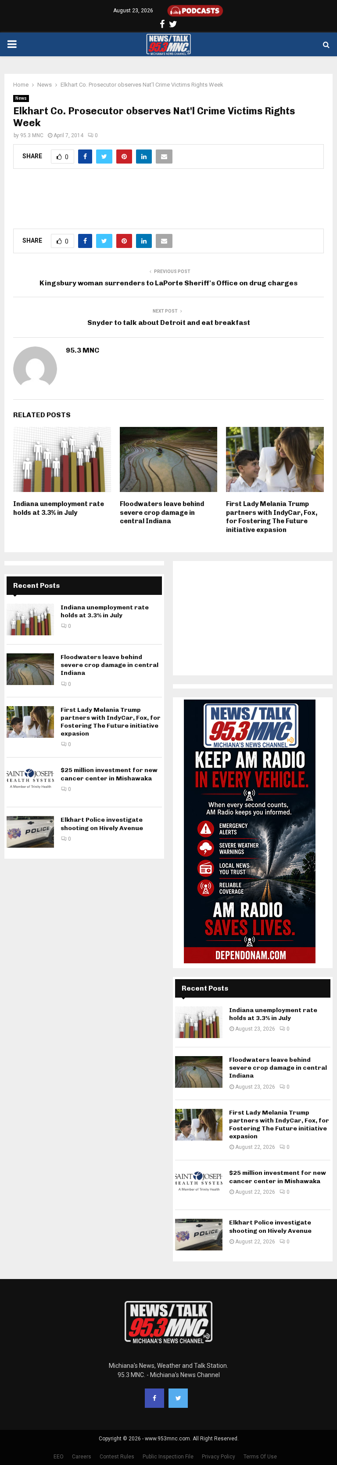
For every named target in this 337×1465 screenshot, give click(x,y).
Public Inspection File (168, 1457)
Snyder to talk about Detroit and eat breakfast (168, 322)
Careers (81, 1457)
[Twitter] (178, 1398)
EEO (59, 1457)
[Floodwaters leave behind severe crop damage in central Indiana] (30, 669)
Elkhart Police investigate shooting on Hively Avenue (102, 823)
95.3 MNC (31, 135)
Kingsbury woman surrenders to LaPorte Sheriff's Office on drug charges (168, 283)
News (21, 98)
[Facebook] (154, 1398)
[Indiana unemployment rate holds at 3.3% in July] (30, 619)
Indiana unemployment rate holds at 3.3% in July (58, 508)
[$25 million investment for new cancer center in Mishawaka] (30, 782)
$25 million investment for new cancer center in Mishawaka (109, 774)
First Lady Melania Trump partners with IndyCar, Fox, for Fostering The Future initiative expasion (271, 517)
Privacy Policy (218, 1457)
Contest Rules (117, 1457)
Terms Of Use (260, 1457)
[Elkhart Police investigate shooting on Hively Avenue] (30, 832)
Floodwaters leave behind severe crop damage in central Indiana (162, 512)
